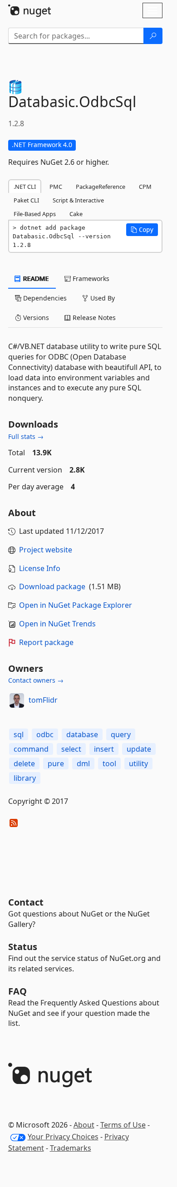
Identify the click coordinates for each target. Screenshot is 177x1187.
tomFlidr (43, 700)
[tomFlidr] (17, 700)
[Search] (152, 36)
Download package (52, 586)
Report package (46, 642)
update (139, 749)
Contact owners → (36, 680)
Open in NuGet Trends (57, 624)
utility (138, 763)
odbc (45, 734)
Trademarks (70, 1148)
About (84, 1125)
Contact (26, 902)
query (121, 734)
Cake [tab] (76, 214)
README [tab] (35, 278)
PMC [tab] (55, 186)
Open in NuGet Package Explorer (75, 605)
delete (24, 763)
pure (56, 763)
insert (104, 749)
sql (19, 734)
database (82, 734)
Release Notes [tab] (93, 317)
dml (83, 763)
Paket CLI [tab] (26, 200)
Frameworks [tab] (90, 278)
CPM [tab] (145, 186)
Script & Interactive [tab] (78, 200)
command (31, 749)
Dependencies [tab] (44, 298)
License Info (39, 568)
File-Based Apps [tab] (35, 214)
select (71, 749)
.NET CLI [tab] (25, 186)
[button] (142, 229)
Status (22, 947)
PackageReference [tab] (100, 186)
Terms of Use (123, 1125)
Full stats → (26, 436)
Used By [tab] (101, 298)
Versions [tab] (35, 317)
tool (109, 763)
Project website (45, 550)
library (25, 778)
